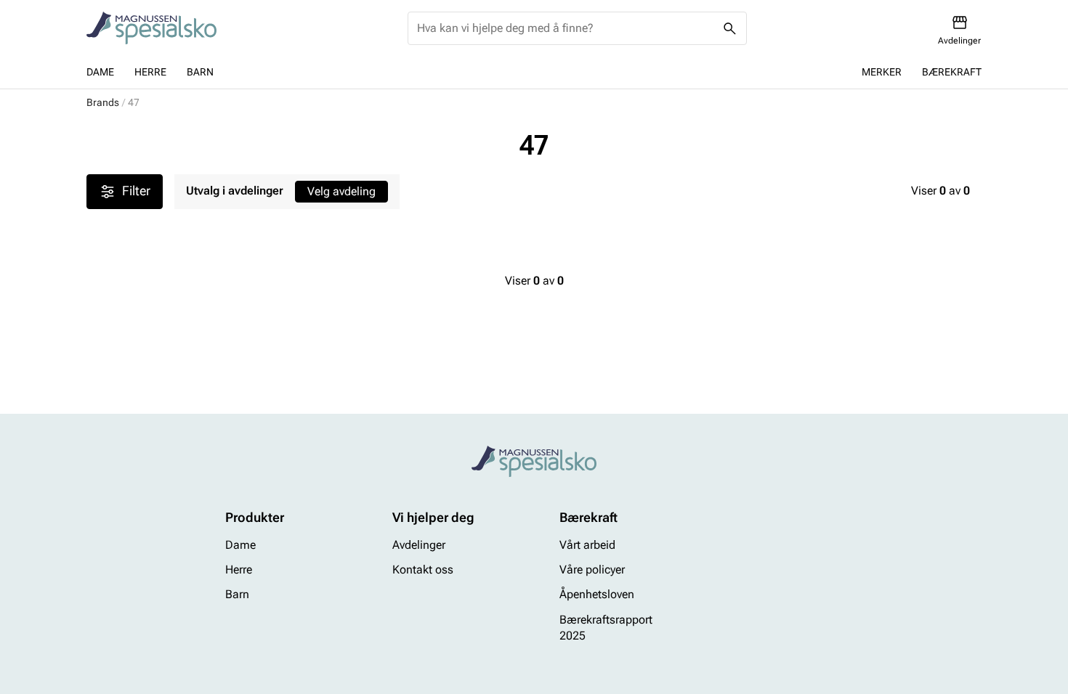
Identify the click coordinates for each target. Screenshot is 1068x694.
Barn (200, 72)
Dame (100, 72)
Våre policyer (592, 569)
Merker (882, 72)
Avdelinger (418, 545)
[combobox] (565, 28)
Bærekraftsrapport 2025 (605, 627)
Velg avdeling (341, 191)
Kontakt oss (422, 569)
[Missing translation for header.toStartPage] (151, 28)
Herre (150, 72)
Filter (136, 190)
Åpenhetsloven (596, 595)
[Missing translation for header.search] (730, 28)
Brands (102, 102)
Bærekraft (952, 72)
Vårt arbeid (587, 545)
